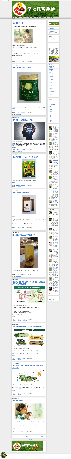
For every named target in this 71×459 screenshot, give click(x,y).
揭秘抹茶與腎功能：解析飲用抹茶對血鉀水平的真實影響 (55, 201)
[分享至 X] (29, 61)
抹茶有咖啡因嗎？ (55, 126)
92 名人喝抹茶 (51, 91)
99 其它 (50, 95)
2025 (50, 109)
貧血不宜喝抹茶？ (18, 401)
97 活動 (50, 94)
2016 (50, 120)
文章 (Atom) (30, 439)
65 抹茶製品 (50, 85)
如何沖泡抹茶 (28, 17)
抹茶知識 (23, 17)
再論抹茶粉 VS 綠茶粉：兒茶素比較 (55, 176)
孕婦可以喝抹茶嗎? (55, 242)
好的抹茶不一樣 (17, 23)
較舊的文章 (43, 436)
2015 (50, 121)
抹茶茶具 (33, 17)
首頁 (13, 17)
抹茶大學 (47, 17)
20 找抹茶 (50, 72)
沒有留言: (23, 61)
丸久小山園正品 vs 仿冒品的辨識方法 (55, 191)
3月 (51, 107)
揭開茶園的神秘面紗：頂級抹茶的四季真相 (27, 326)
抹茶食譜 (37, 17)
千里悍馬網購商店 (51, 31)
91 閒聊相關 (18, 276)
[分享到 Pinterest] (31, 61)
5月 (51, 106)
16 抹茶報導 (50, 70)
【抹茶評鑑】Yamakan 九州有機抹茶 (25, 157)
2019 (50, 116)
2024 (50, 110)
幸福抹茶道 (42, 17)
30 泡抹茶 (50, 73)
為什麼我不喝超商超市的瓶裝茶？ (24, 235)
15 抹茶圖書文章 (51, 69)
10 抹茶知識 (18, 320)
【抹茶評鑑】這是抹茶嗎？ (21, 192)
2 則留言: (23, 227)
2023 (50, 111)
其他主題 (51, 17)
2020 (50, 115)
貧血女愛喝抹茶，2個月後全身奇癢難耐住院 (26, 421)
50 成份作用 (50, 79)
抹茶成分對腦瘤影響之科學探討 (23, 120)
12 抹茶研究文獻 (19, 151)
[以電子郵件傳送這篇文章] (27, 61)
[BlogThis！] (28, 61)
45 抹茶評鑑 (18, 114)
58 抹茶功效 (50, 82)
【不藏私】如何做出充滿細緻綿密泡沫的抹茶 (55, 143)
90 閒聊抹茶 (50, 88)
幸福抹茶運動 (18, 17)
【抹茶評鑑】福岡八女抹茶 (21, 67)
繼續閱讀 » (14, 110)
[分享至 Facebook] (30, 61)
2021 (50, 114)
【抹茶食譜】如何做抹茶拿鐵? (55, 278)
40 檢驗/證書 (50, 76)
